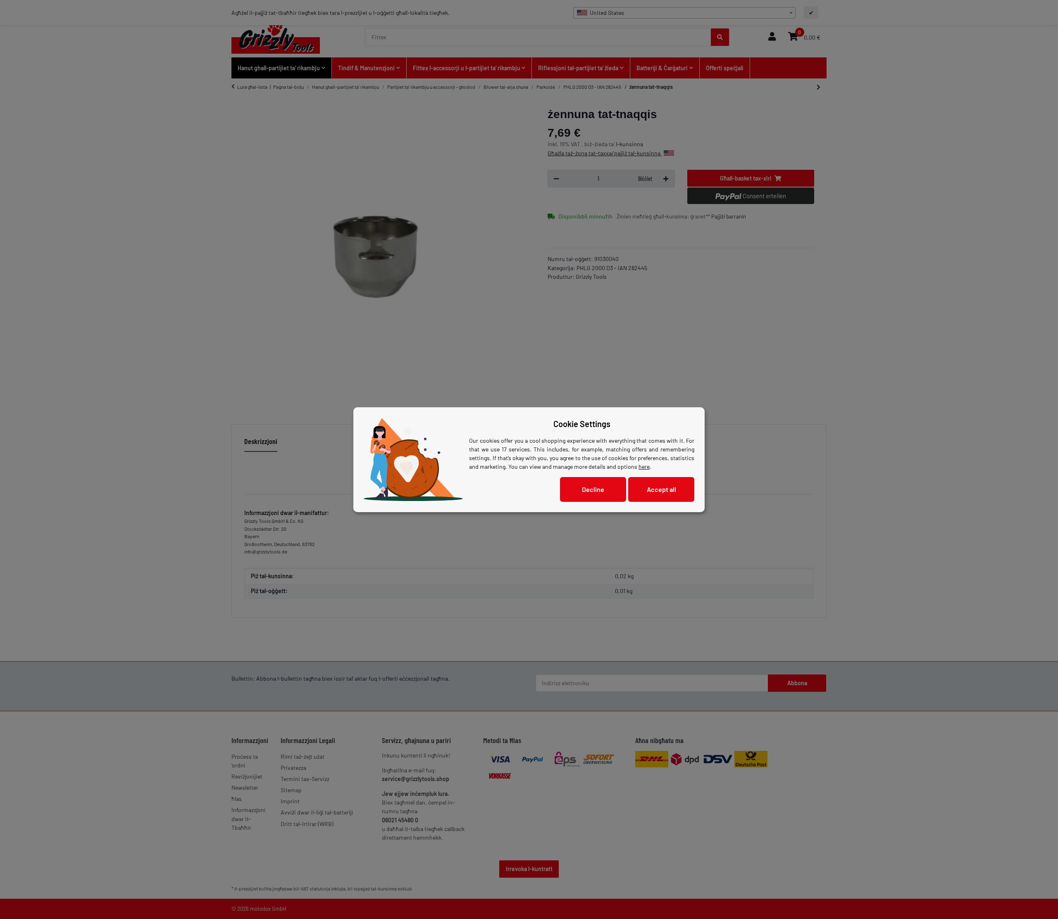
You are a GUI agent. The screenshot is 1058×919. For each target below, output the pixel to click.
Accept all (661, 489)
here (644, 466)
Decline (593, 489)
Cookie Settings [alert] (581, 424)
